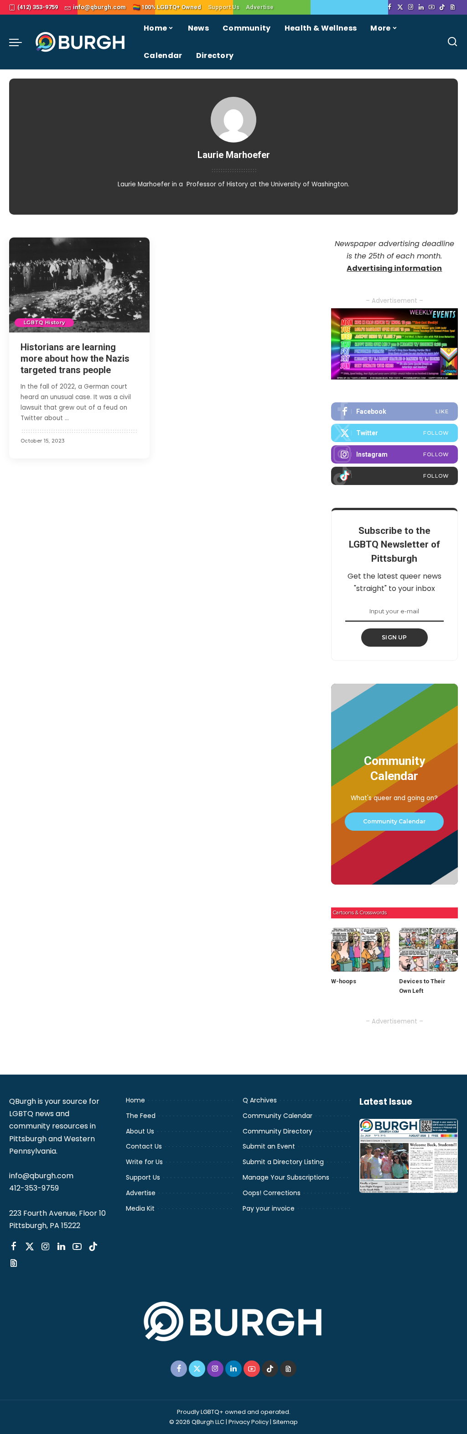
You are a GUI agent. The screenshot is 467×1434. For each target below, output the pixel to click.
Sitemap (285, 1422)
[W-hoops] (360, 950)
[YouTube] (431, 7)
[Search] (452, 42)
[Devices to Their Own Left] (428, 950)
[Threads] (452, 7)
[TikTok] (442, 7)
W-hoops (343, 981)
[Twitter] (400, 7)
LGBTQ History (44, 322)
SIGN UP (394, 637)
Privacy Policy (248, 1422)
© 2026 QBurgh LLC (196, 1422)
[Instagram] (410, 7)
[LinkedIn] (421, 7)
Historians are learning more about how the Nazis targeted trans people (75, 358)
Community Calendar (394, 821)
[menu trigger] (20, 42)
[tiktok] (394, 476)
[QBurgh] (80, 42)
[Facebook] (389, 7)
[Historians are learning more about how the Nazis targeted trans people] (79, 284)
